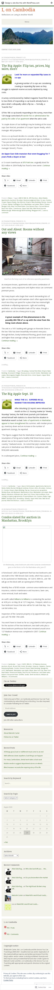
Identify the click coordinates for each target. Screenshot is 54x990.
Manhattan (9, 670)
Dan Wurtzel (21, 202)
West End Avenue (13, 500)
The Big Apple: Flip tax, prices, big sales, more (26, 67)
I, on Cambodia (18, 9)
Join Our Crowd (10, 695)
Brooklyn (20, 200)
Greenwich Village (14, 373)
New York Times (29, 494)
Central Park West (35, 371)
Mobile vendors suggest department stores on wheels (23, 763)
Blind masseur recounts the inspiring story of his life (22, 767)
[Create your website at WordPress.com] (27, 3)
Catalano (42, 666)
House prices (25, 373)
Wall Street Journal (39, 208)
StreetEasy (20, 498)
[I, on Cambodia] (27, 44)
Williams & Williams (22, 599)
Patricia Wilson (40, 494)
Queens (39, 496)
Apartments (6, 200)
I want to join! (11, 714)
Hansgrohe (44, 668)
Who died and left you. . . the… (36, 869)
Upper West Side (36, 498)
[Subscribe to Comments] (5, 934)
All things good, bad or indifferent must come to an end (23, 752)
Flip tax (43, 202)
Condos (48, 200)
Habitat (10, 204)
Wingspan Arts (36, 210)
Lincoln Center (35, 373)
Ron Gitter (9, 208)
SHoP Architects (35, 674)
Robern (4, 674)
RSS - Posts (11, 928)
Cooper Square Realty (9, 202)
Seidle (27, 674)
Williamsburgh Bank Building (21, 210)
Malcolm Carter (17, 895)
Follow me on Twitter (11, 737)
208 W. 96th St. (23, 198)
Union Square (36, 375)
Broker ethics (33, 488)
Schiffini (21, 674)
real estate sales (44, 672)
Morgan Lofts (6, 206)
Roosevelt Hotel (12, 674)
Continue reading (10, 340)
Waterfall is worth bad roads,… (36, 895)
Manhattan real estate (31, 204)
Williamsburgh (6, 210)
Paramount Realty (16, 672)
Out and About (44, 206)
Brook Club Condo (19, 666)
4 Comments (13, 676)
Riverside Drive (26, 375)
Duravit (22, 668)
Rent (3, 208)
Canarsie (35, 666)
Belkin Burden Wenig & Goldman (17, 488)
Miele (31, 670)
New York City (38, 670)
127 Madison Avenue (39, 664)
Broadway (25, 371)
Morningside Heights (13, 375)
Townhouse (17, 208)
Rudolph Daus (11, 498)
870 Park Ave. (28, 162)
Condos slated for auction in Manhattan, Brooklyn (21, 519)
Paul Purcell (26, 672)
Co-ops (42, 200)
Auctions (13, 200)
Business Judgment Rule (32, 200)
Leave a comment (12, 377)
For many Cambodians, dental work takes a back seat (23, 760)
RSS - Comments (12, 934)
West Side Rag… (17, 869)
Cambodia (11, 371)
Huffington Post (18, 204)
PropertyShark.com (29, 496)
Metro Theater (45, 204)
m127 (3, 670)
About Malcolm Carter (12, 733)
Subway (27, 498)
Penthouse (35, 672)
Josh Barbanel (15, 492)
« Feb (6, 842)
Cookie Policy (8, 980)
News (10, 198)
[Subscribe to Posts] (5, 928)
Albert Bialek (43, 198)
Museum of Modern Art (15, 494)
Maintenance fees (27, 492)
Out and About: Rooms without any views (23, 231)
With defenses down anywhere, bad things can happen (23, 756)
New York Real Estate (18, 206)
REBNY (4, 498)
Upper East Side (27, 208)
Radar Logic (47, 496)
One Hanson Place (32, 206)
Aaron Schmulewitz (28, 486)
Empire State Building (33, 202)
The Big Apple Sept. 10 (17, 394)
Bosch (10, 666)
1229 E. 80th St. (27, 664)
